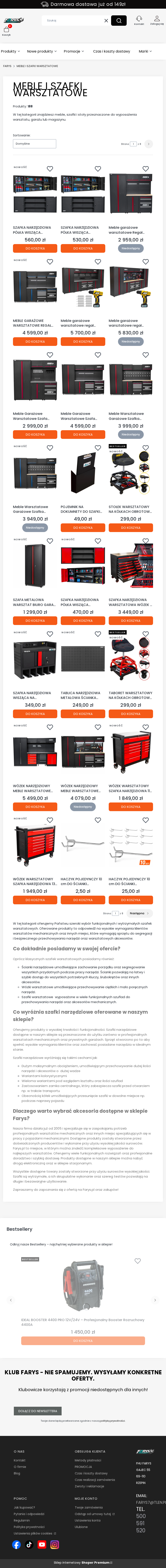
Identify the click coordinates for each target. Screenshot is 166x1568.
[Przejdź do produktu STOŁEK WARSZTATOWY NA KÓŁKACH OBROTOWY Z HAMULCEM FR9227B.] (131, 472)
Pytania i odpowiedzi (29, 1514)
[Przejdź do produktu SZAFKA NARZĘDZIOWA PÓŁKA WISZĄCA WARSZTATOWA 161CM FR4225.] (35, 193)
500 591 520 (141, 1523)
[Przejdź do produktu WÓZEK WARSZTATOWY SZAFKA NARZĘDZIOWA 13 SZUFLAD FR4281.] (35, 845)
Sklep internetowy (81, 1562)
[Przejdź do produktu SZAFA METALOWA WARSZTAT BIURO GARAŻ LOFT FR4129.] (35, 565)
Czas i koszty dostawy (91, 1473)
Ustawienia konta (88, 1520)
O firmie (20, 1467)
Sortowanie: (21, 135)
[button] (119, 20)
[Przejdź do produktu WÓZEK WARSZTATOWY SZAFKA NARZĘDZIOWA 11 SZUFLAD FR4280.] (131, 752)
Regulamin (22, 1520)
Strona (125, 144)
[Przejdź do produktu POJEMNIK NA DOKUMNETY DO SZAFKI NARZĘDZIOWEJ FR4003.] (83, 472)
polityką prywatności (112, 1421)
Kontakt (20, 1460)
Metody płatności (88, 1460)
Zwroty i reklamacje (89, 1486)
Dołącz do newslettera (37, 1411)
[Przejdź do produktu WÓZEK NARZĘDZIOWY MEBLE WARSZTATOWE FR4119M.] (35, 752)
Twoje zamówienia (89, 1507)
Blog (17, 1473)
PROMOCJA (83, 1467)
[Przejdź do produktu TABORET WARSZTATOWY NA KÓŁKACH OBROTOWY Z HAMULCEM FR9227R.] (131, 658)
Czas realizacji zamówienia (95, 1480)
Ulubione (81, 1527)
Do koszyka (35, 248)
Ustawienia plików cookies (33, 1533)
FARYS (7, 66)
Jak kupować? (24, 1507)
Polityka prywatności (29, 1527)
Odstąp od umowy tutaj (93, 1514)
